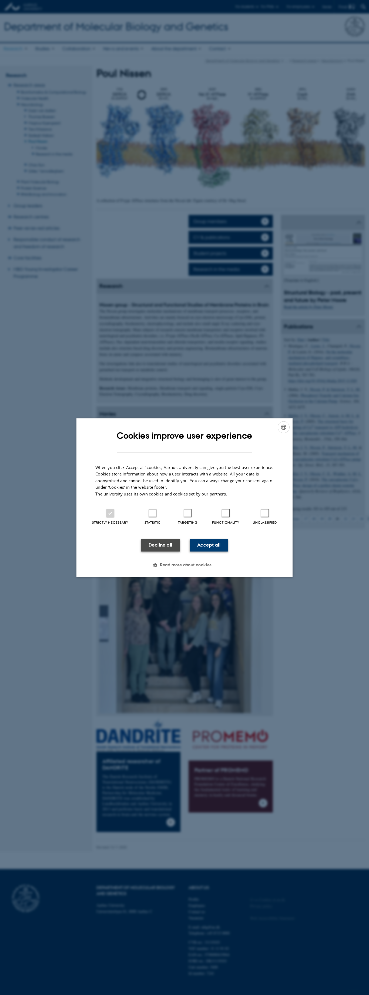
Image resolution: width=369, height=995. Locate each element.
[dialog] (184, 497)
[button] (184, 565)
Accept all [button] (208, 545)
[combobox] (283, 427)
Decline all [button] (160, 545)
